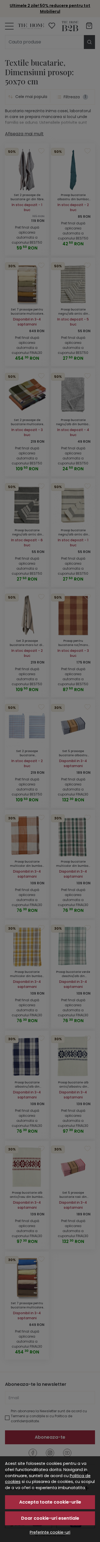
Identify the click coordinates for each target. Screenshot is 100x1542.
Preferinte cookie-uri (50, 1532)
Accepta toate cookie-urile (50, 1502)
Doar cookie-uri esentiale (50, 1518)
